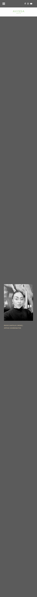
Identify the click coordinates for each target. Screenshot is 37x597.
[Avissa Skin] (18, 12)
